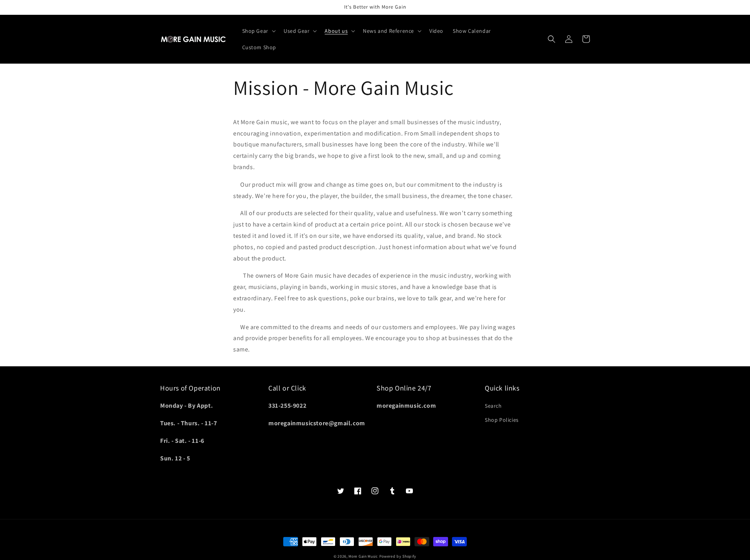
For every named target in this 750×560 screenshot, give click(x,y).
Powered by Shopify (398, 556)
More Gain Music (363, 556)
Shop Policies (502, 419)
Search (493, 405)
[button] (258, 31)
